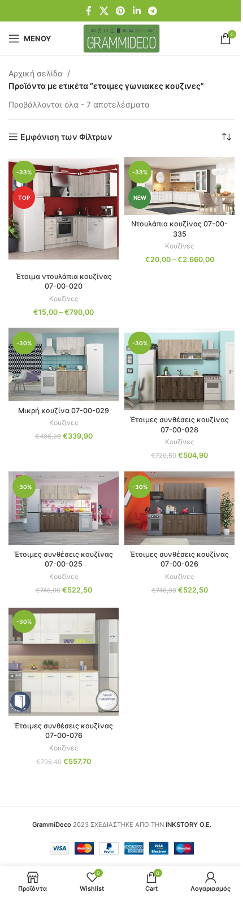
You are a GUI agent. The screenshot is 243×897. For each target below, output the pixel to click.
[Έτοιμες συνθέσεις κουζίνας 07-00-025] (63, 508)
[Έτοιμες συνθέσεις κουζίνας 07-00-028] (179, 369)
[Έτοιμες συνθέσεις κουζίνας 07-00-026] (179, 508)
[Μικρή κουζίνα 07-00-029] (63, 364)
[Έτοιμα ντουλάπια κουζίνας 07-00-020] (63, 212)
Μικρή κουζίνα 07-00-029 (63, 410)
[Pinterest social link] (120, 10)
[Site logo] (121, 37)
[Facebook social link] (89, 10)
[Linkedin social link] (136, 10)
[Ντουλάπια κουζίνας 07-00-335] (179, 185)
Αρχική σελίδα (35, 73)
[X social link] (104, 10)
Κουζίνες (63, 298)
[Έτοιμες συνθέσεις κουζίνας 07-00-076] (63, 661)
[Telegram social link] (152, 10)
